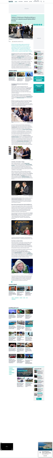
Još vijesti (38, 399)
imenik (35, 0)
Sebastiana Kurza (29, 96)
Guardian (27, 64)
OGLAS (26, 8)
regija (10, 371)
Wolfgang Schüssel (18, 252)
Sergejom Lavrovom (15, 136)
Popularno (21, 1)
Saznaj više (45, 455)
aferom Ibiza (27, 163)
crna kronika (11, 372)
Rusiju (20, 57)
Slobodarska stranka (20, 97)
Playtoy (38, 0)
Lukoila (29, 252)
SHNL (31, 1)
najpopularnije (37, 368)
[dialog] (45, 449)
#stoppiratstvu (36, 1)
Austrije (20, 63)
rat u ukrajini (11, 369)
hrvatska (10, 368)
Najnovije (26, 1)
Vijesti (16, 1)
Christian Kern (29, 253)
